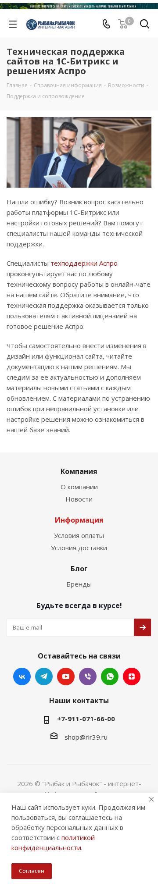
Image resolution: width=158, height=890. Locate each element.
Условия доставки (79, 547)
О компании (79, 486)
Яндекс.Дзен (131, 676)
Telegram (44, 676)
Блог (79, 568)
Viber (88, 676)
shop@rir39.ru (86, 737)
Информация (79, 520)
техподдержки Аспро (84, 263)
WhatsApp (109, 676)
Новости (79, 499)
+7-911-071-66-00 (86, 718)
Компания (79, 471)
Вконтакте (22, 676)
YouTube (66, 676)
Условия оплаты (79, 535)
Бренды (79, 584)
